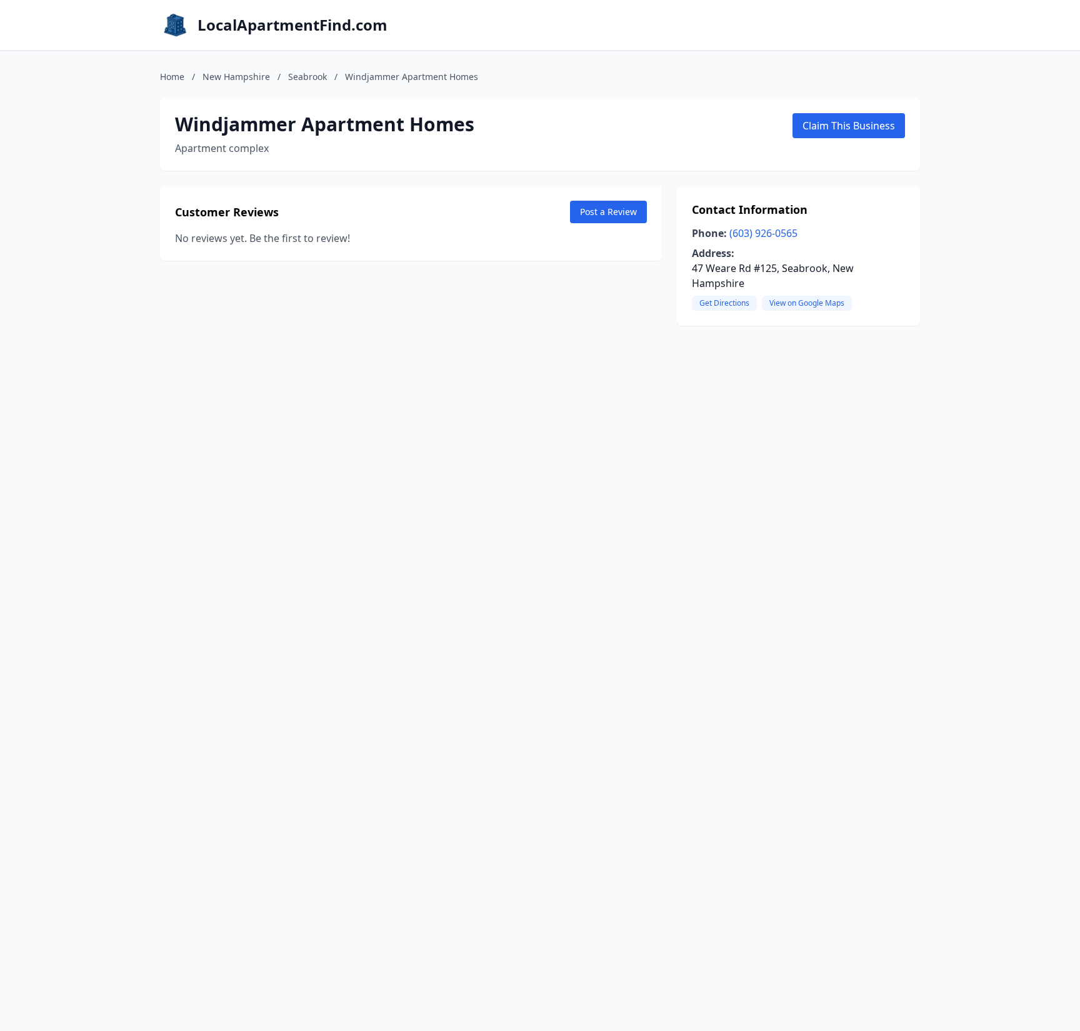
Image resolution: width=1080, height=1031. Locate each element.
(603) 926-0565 (763, 233)
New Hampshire (236, 77)
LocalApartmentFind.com (293, 25)
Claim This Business (848, 126)
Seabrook (307, 77)
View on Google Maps (806, 303)
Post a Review (608, 212)
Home (172, 77)
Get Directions (724, 303)
